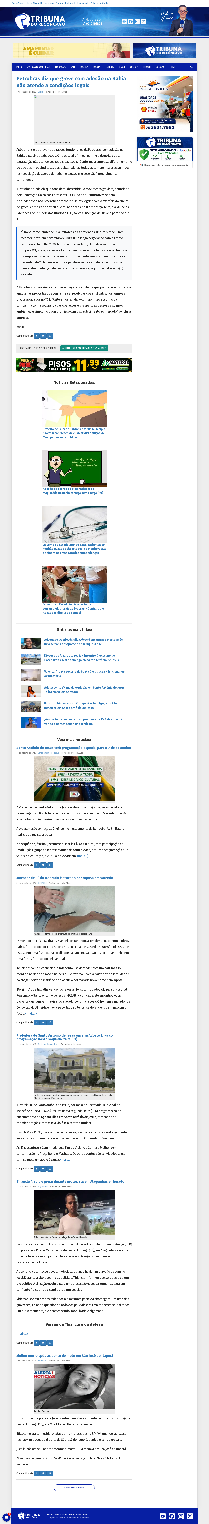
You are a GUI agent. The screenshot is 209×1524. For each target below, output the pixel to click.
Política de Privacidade (77, 3)
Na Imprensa (47, 3)
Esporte (147, 67)
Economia (109, 67)
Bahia (40, 92)
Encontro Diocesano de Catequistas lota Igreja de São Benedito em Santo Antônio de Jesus (80, 706)
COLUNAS (160, 67)
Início (49, 1514)
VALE (73, 67)
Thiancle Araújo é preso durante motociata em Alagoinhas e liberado (70, 1181)
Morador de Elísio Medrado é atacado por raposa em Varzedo (64, 878)
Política (84, 67)
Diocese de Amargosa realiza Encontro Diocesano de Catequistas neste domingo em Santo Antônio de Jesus (81, 658)
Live (173, 67)
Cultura (134, 67)
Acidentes (42, 1360)
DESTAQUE (42, 883)
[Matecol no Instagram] (74, 365)
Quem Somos (18, 3)
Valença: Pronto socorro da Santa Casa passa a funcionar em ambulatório (84, 674)
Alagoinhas (43, 1186)
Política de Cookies (100, 3)
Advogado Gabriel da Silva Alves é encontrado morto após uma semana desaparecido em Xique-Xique (83, 642)
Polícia (96, 67)
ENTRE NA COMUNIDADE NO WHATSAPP (85, 348)
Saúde (122, 67)
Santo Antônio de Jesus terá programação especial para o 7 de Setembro (73, 748)
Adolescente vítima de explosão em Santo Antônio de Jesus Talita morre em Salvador (84, 690)
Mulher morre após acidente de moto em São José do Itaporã (64, 1356)
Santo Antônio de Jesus (38, 67)
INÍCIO (19, 67)
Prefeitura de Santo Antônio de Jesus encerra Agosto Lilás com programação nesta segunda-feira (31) (66, 1037)
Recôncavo (60, 67)
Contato (60, 3)
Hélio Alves (33, 3)
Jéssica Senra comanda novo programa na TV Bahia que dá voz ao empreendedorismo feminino (83, 722)
